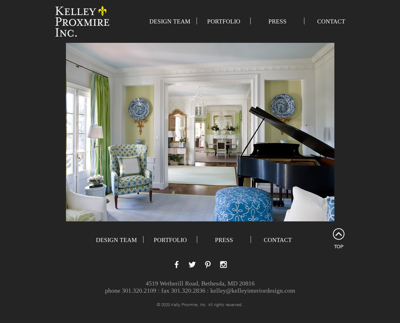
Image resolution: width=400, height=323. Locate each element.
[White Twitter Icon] (192, 264)
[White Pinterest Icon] (207, 264)
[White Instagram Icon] (223, 264)
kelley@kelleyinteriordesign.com (252, 290)
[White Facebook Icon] (176, 264)
